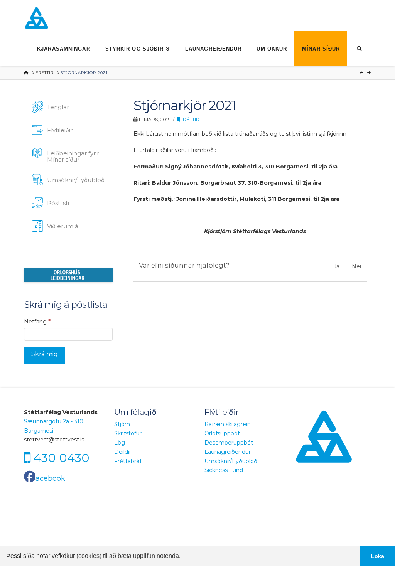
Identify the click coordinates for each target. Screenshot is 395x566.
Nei (356, 266)
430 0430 (61, 458)
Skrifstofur (128, 433)
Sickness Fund (223, 470)
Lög (119, 442)
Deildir (122, 451)
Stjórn (122, 424)
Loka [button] (377, 556)
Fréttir (189, 119)
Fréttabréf (128, 461)
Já (336, 266)
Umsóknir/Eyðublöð (230, 461)
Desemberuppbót (228, 442)
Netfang (37, 321)
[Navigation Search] (359, 48)
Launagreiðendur (227, 451)
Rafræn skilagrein (227, 424)
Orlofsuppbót (222, 433)
